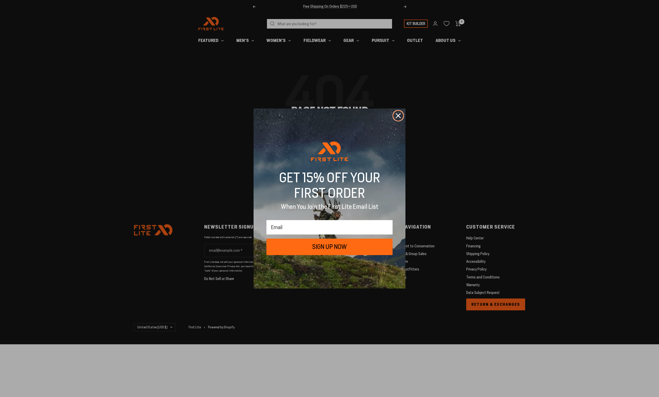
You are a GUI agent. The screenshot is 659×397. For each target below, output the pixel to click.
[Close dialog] (398, 116)
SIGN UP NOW (329, 246)
